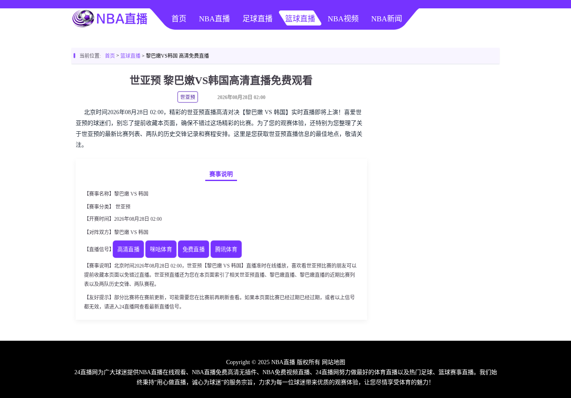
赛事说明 (221, 174)
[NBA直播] (109, 28)
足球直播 (257, 19)
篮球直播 (300, 19)
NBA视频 (343, 19)
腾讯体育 (226, 250)
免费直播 (193, 250)
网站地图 (333, 362)
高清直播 (128, 250)
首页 (178, 19)
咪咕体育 (160, 250)
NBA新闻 (386, 19)
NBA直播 (214, 19)
